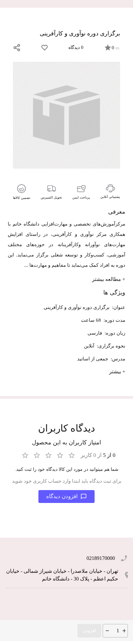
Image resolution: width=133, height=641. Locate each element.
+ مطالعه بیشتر (108, 279)
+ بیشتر (117, 371)
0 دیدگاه (75, 47)
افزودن (89, 630)
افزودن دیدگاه (62, 496)
